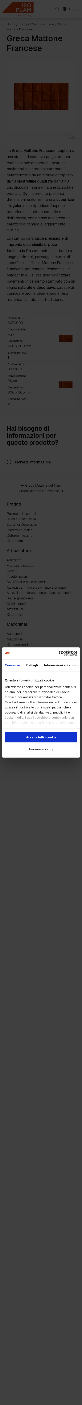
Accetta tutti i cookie (41, 737)
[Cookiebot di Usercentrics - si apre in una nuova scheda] (59, 653)
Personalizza (38, 749)
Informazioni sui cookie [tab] (61, 665)
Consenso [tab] (12, 665)
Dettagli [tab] (32, 665)
